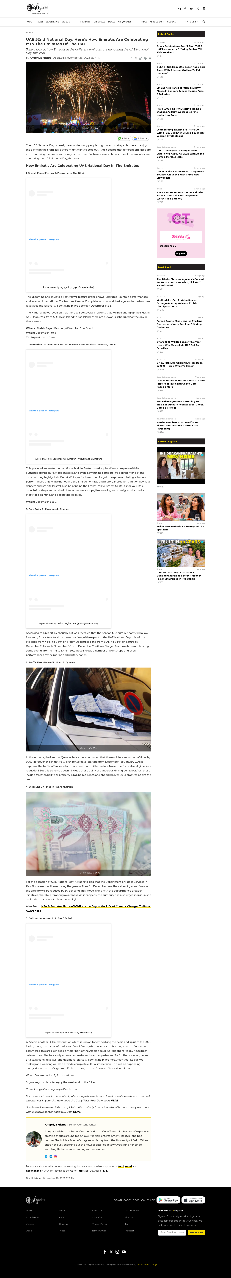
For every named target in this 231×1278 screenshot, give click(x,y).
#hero (159, 477)
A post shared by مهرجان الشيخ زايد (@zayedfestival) (68, 287)
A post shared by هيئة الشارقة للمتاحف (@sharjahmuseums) (68, 623)
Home (29, 32)
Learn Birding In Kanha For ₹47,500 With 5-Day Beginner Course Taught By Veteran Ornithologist (180, 132)
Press (62, 1230)
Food (29, 22)
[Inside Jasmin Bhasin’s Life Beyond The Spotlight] (181, 506)
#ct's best (161, 42)
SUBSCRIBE (196, 1232)
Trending (85, 22)
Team (128, 1224)
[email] (150, 58)
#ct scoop (161, 275)
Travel (39, 22)
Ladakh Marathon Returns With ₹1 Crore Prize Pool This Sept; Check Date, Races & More (181, 383)
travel (128, 1166)
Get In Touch (132, 1210)
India (144, 22)
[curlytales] (35, 1203)
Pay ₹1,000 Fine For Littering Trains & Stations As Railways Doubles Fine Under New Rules (179, 111)
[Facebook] (185, 8)
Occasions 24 (168, 245)
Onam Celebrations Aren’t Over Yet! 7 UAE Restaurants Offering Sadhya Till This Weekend (179, 49)
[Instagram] (204, 8)
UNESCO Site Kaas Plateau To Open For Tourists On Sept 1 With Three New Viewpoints (180, 174)
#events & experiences (166, 147)
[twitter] (136, 58)
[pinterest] (145, 58)
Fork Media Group (147, 1264)
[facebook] (131, 58)
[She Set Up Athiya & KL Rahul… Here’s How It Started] (181, 460)
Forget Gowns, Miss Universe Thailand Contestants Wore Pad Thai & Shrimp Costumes (179, 324)
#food (159, 63)
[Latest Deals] (181, 227)
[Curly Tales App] (168, 1200)
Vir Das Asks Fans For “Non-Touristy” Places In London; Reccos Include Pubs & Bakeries (180, 91)
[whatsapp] (140, 58)
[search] (202, 21)
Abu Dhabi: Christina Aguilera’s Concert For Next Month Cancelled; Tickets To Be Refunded (180, 282)
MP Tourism (191, 22)
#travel (160, 84)
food (121, 1166)
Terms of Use (99, 1230)
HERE (114, 1100)
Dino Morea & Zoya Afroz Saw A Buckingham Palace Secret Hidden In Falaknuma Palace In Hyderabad (179, 575)
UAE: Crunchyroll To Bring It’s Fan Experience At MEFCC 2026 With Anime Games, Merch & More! (180, 153)
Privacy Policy (99, 1224)
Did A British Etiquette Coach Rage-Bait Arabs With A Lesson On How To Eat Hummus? (181, 70)
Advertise (97, 1217)
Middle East (157, 22)
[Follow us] (141, 138)
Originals (99, 22)
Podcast (129, 1230)
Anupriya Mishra (40, 57)
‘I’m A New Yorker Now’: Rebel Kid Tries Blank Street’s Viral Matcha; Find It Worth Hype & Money (180, 195)
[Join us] (124, 138)
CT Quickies (124, 22)
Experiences (32, 1217)
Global (171, 22)
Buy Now (180, 253)
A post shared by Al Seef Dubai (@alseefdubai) (68, 1032)
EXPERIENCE (52, 22)
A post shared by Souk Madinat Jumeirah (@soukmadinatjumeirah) (68, 458)
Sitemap (129, 1217)
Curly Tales (77, 1170)
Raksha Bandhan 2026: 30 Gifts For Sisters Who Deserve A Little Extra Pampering (178, 425)
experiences (33, 1170)
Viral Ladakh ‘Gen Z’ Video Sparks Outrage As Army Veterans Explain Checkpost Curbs (177, 303)
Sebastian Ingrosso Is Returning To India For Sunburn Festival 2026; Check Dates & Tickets (180, 404)
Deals (111, 22)
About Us (97, 1210)
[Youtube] (191, 8)
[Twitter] (197, 8)
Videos (66, 22)
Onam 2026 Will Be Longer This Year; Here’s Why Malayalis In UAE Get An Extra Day (179, 345)
